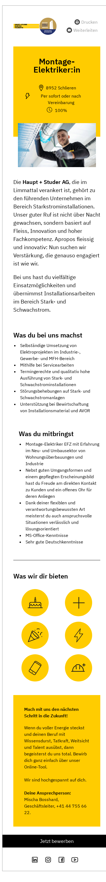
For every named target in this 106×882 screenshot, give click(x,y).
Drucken (89, 22)
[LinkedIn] (35, 860)
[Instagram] (48, 860)
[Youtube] (75, 860)
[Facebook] (61, 860)
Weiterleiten (85, 30)
